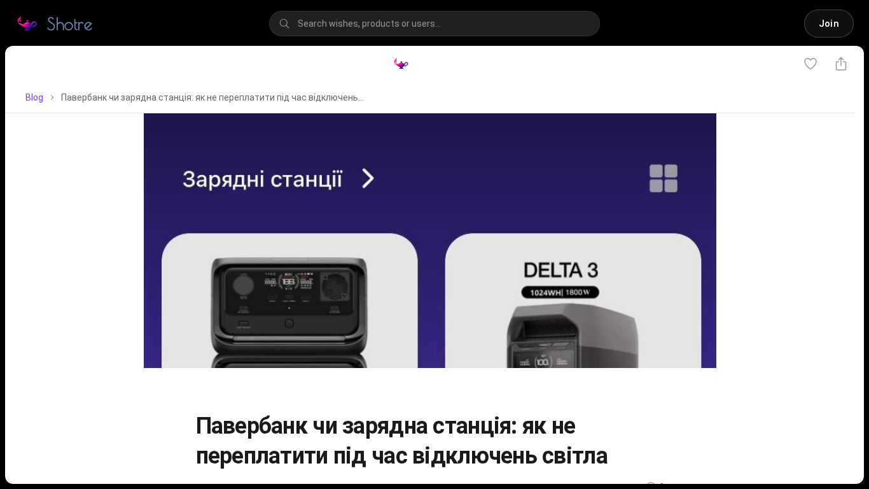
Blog (34, 97)
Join (829, 23)
